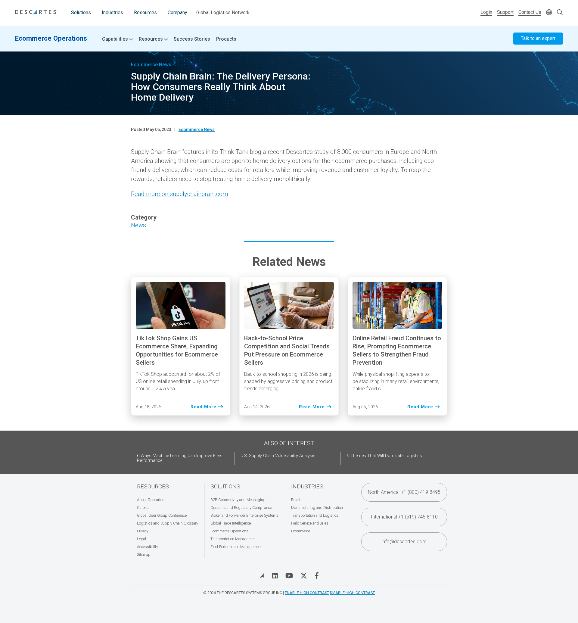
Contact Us (529, 12)
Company (177, 12)
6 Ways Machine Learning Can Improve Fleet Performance (179, 458)
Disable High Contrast (352, 592)
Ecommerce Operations (51, 38)
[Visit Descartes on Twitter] (303, 575)
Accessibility (147, 546)
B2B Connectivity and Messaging (238, 499)
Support (505, 12)
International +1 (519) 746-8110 (404, 517)
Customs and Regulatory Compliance (241, 507)
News (138, 225)
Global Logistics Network (223, 12)
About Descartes (150, 499)
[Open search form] (560, 12)
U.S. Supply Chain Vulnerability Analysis (278, 455)
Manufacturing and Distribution (317, 507)
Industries (112, 12)
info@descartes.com (404, 541)
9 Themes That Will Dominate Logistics (384, 455)
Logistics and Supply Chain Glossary (167, 523)
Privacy (142, 531)
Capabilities (115, 39)
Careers (143, 507)
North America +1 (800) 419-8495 (404, 492)
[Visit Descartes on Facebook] (317, 575)
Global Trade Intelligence (230, 523)
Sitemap (144, 554)
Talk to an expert (538, 38)
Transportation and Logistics (314, 515)
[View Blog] (261, 575)
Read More (203, 407)
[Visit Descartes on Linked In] (275, 575)
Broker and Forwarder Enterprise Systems (244, 515)
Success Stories (192, 39)
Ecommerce (300, 531)
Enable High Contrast (307, 592)
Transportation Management (233, 539)
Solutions (81, 12)
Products (226, 39)
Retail (295, 499)
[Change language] (549, 12)
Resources (145, 12)
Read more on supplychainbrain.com (179, 194)
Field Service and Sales (309, 523)
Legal (141, 539)
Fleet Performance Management (236, 546)
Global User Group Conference (162, 515)
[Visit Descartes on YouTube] (289, 575)
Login (486, 12)
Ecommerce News (197, 129)
